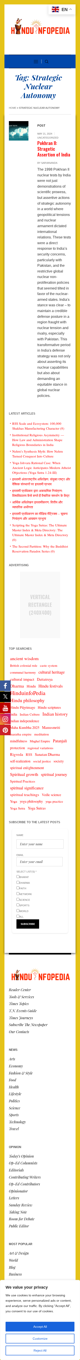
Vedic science (51, 794)
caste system (48, 665)
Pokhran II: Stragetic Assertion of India (53, 148)
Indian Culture (30, 714)
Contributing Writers (25, 1177)
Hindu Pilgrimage (22, 707)
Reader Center (20, 989)
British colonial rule (23, 665)
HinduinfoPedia (27, 693)
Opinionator (18, 1191)
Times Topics (19, 1003)
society (59, 761)
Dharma (17, 686)
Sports (14, 1114)
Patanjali (60, 740)
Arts (12, 1059)
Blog (12, 1267)
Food (12, 1080)
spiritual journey (54, 774)
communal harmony (23, 672)
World (13, 1260)
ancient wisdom (24, 658)
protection (17, 747)
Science (14, 1108)
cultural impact (22, 679)
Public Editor (19, 1226)
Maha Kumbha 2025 (24, 727)
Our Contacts (19, 1031)
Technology (17, 1122)
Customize (40, 1338)
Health (14, 1087)
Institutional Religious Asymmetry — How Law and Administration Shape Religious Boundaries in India (38, 440)
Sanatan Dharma (47, 754)
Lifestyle (15, 1093)
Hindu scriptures (49, 707)
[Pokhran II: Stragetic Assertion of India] (18, 131)
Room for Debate (21, 1219)
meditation (41, 734)
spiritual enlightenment (27, 767)
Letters (14, 1198)
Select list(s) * (26, 871)
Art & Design (19, 1253)
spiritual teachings (24, 794)
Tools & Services (21, 996)
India (13, 714)
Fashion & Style (21, 1073)
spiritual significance (27, 787)
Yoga (13, 801)
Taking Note (18, 1212)
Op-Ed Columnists (23, 1163)
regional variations (40, 748)
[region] (40, 1320)
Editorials (16, 1170)
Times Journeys (21, 1017)
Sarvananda (49, 163)
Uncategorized (47, 137)
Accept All (40, 1326)
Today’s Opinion (21, 1156)
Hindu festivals (50, 686)
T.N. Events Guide (23, 1010)
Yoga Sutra (17, 808)
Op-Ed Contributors (24, 1184)
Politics (14, 1101)
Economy (16, 1066)
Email (20, 855)
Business (15, 1274)
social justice (42, 761)
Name (19, 835)
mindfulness (18, 741)
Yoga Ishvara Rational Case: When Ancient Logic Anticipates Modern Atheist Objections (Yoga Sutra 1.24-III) (41, 468)
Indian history (55, 714)
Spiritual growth (24, 774)
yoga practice (54, 801)
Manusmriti (51, 727)
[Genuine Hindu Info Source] (40, 30)
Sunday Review (20, 1205)
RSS (29, 754)
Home (12, 108)
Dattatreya (45, 679)
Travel (14, 1128)
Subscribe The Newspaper (28, 1024)
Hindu (31, 686)
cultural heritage (51, 672)
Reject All (40, 1350)
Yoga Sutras (37, 808)
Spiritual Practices (22, 781)
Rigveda (16, 754)
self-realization (20, 761)
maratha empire (21, 734)
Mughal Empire (40, 741)
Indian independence (24, 720)
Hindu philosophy (27, 700)
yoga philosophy (31, 801)
